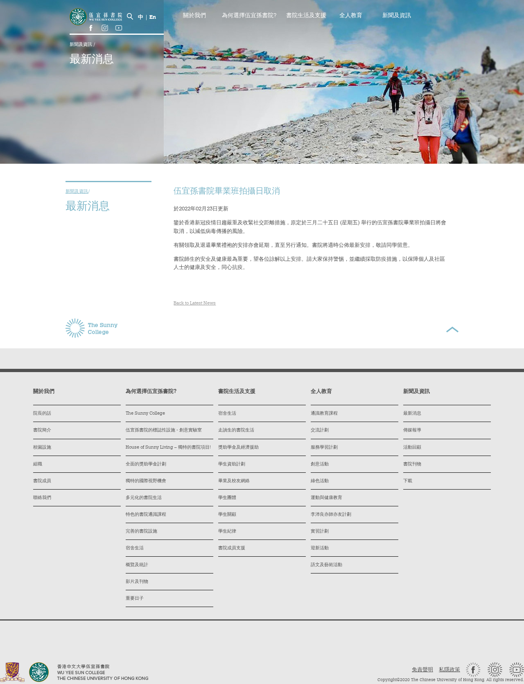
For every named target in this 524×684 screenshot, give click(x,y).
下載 (407, 481)
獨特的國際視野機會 (146, 481)
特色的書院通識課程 (146, 514)
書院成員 (42, 481)
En (152, 17)
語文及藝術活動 (326, 565)
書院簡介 (42, 430)
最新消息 (412, 413)
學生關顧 (227, 514)
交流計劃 (320, 430)
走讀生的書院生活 (236, 430)
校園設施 (42, 447)
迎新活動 (320, 548)
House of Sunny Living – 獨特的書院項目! (168, 447)
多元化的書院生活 (144, 498)
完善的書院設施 (141, 531)
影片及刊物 (137, 582)
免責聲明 (422, 670)
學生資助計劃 (231, 464)
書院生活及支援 (306, 16)
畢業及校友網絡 (234, 481)
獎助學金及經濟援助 (238, 447)
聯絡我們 (42, 498)
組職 (37, 464)
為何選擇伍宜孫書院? (249, 16)
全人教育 (350, 16)
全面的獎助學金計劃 (146, 464)
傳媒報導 (412, 430)
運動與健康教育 (326, 498)
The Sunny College (145, 413)
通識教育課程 (324, 413)
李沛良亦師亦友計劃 (331, 514)
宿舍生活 (135, 548)
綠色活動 (320, 481)
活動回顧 (412, 447)
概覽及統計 (137, 565)
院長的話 (42, 413)
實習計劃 (320, 531)
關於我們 (194, 16)
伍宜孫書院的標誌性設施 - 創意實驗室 (164, 430)
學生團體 (227, 498)
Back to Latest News (195, 303)
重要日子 (135, 598)
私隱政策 (449, 670)
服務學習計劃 (324, 447)
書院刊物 (412, 464)
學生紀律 (227, 531)
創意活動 (320, 464)
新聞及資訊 (81, 45)
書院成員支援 (231, 548)
